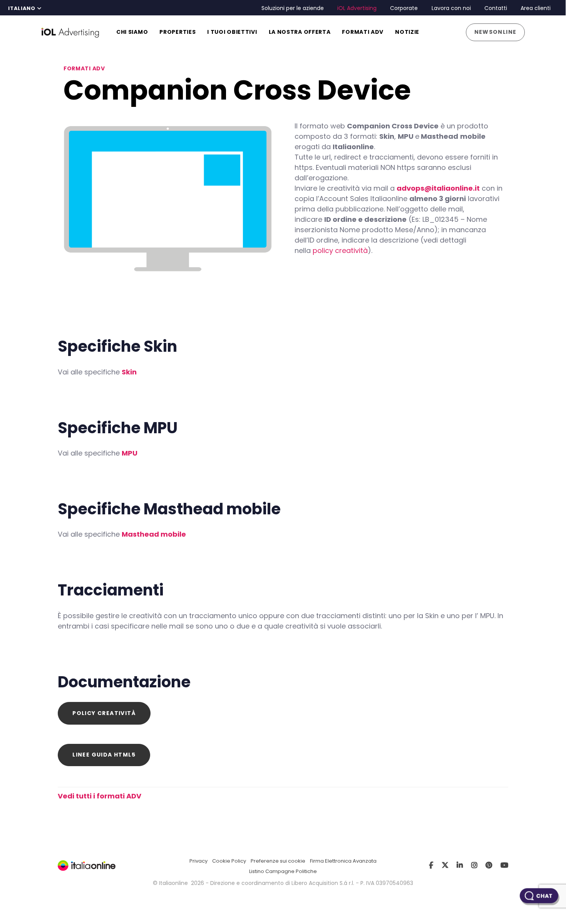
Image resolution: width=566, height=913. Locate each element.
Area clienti (536, 8)
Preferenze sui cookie (278, 860)
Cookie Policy (229, 860)
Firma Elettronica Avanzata (343, 860)
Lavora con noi (451, 8)
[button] (24, 8)
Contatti (495, 8)
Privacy (198, 860)
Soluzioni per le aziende (292, 8)
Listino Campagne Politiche (283, 871)
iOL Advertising (357, 8)
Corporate (404, 8)
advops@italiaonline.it (438, 188)
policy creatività (340, 250)
